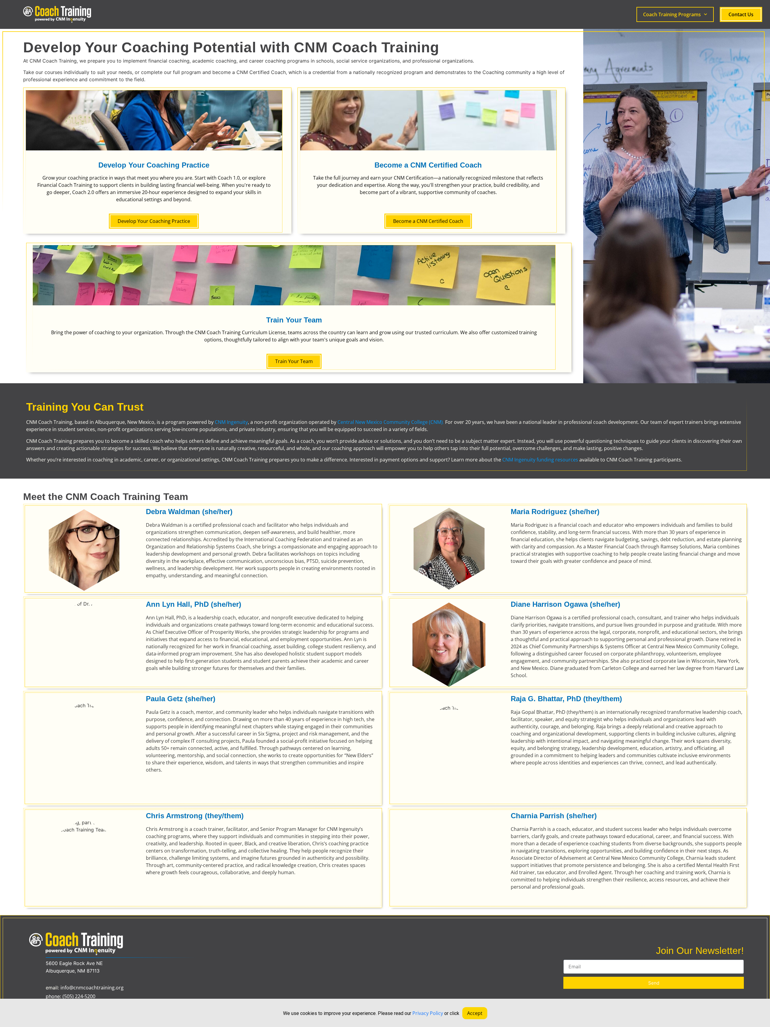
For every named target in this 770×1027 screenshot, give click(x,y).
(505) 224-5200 (79, 996)
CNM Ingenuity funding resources (540, 459)
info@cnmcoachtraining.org (92, 987)
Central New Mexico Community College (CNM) (390, 422)
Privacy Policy (427, 1013)
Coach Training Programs (672, 14)
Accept (474, 1013)
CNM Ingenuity (231, 422)
